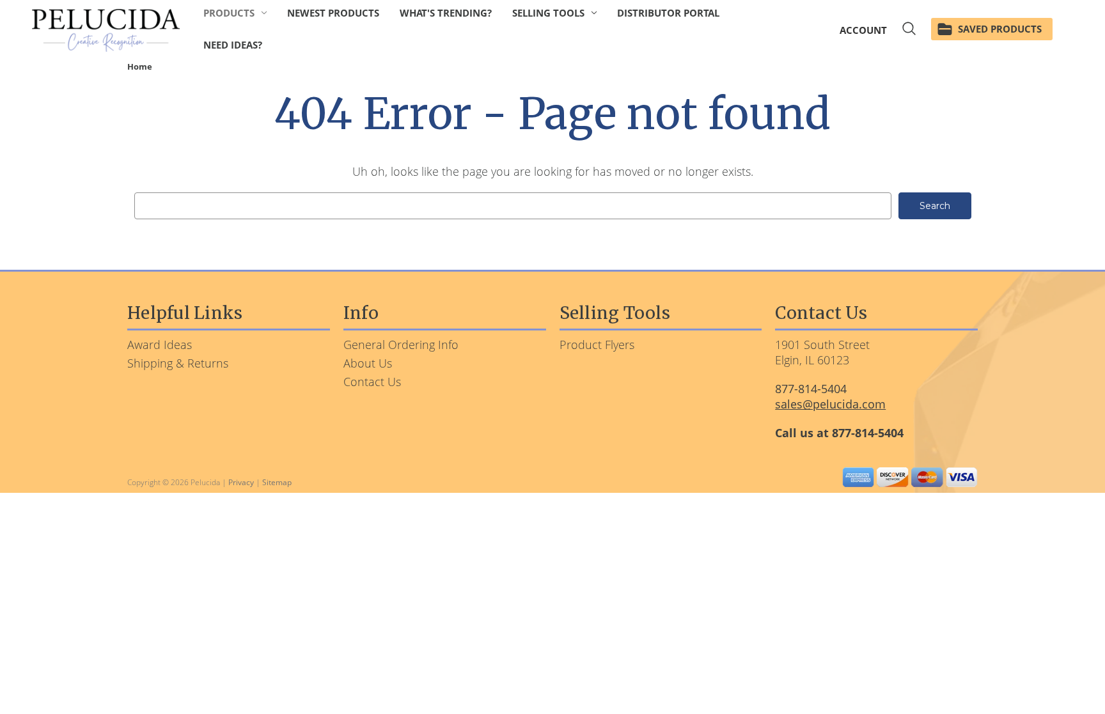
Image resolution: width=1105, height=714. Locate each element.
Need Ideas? (232, 44)
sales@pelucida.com (830, 404)
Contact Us (372, 381)
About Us (367, 363)
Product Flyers (597, 344)
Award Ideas (159, 344)
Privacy (241, 482)
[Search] (909, 30)
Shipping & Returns (177, 363)
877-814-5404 (811, 388)
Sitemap (277, 482)
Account (863, 30)
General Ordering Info (400, 344)
